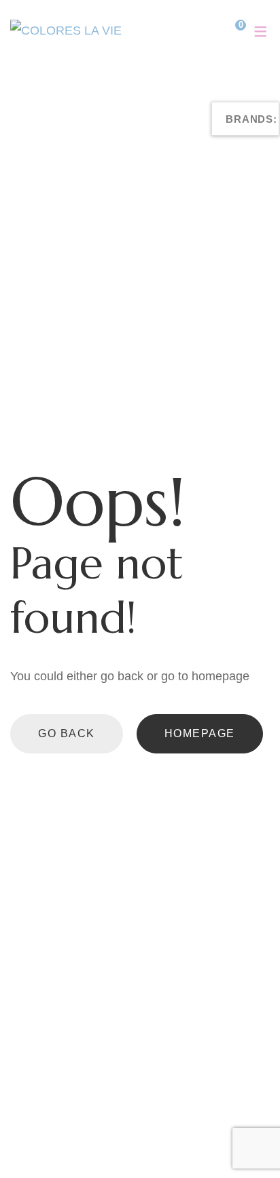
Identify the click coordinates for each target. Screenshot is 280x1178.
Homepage (199, 733)
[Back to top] (243, 1141)
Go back (66, 733)
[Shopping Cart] (230, 30)
